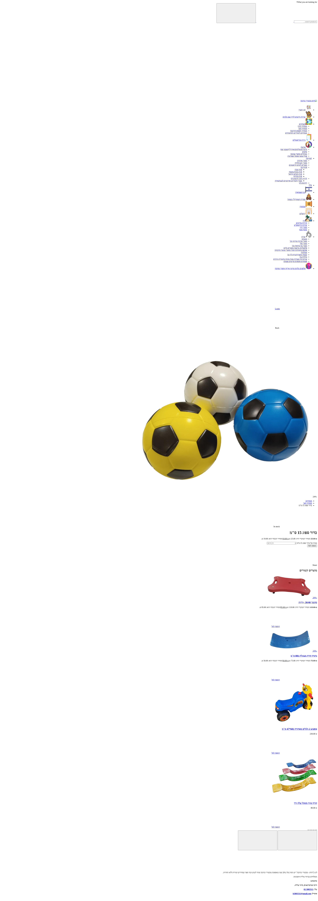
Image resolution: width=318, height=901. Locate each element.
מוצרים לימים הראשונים (298, 165)
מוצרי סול (303, 243)
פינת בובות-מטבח (295, 172)
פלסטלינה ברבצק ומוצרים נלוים (295, 248)
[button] (298, 41)
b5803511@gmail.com (302, 894)
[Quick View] (253, 626)
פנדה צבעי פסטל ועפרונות (297, 156)
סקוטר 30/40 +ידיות (308, 602)
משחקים (309, 501)
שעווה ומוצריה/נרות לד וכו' (297, 255)
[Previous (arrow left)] (297, 840)
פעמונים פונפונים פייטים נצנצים (295, 261)
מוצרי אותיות (302, 161)
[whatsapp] (298, 98)
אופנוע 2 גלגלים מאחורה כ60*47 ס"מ (299, 729)
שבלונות (304, 252)
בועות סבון (303, 230)
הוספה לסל (312, 546)
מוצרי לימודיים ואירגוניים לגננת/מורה (288, 181)
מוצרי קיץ (303, 227)
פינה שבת (298, 169)
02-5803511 (308, 889)
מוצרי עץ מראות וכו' (299, 246)
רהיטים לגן (303, 183)
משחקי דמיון (302, 126)
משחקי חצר (302, 128)
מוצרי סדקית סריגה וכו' (298, 241)
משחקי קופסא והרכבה (298, 131)
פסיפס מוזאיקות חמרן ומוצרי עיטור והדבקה (291, 250)
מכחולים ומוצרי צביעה (298, 154)
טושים (304, 152)
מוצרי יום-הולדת (301, 163)
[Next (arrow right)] (257, 840)
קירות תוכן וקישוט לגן (299, 178)
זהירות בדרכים (301, 223)
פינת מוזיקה (297, 176)
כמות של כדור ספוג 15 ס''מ (307, 543)
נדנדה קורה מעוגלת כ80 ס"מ (304, 656)
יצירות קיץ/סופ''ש (300, 225)
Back (277, 328)
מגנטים (304, 239)
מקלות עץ (303, 257)
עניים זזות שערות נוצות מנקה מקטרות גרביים (290, 259)
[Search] (236, 13)
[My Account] (260, 60)
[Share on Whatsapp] (293, 565)
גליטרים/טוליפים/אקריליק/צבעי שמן (293, 149)
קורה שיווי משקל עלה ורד (305, 803)
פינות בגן (304, 167)
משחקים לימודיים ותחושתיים (296, 133)
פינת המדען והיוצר (295, 174)
